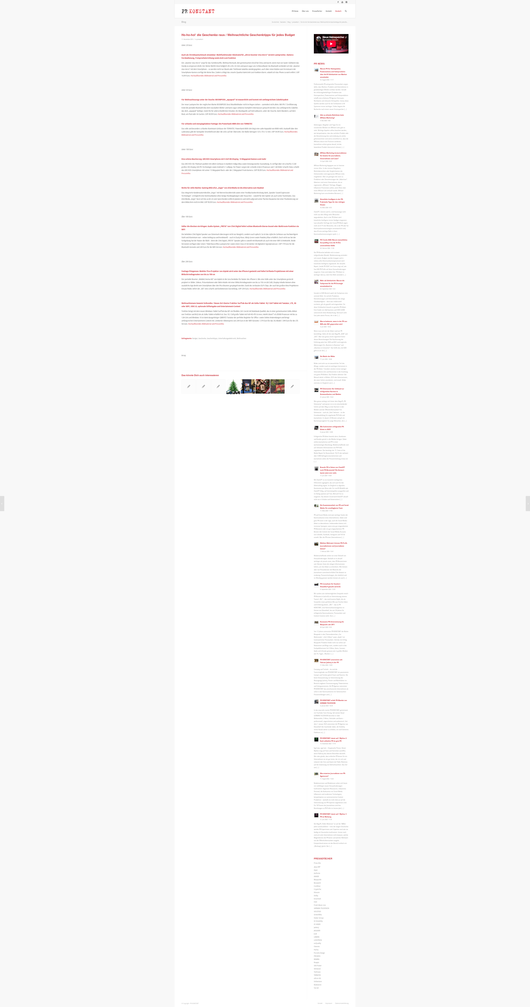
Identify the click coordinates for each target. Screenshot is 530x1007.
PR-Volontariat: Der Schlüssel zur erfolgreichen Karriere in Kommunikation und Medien (332, 391)
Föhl (315, 902)
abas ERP (317, 867)
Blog (183, 21)
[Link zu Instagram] (346, 2)
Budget (195, 338)
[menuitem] (295, 11)
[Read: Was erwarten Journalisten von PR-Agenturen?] (316, 774)
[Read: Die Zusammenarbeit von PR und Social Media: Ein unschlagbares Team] (316, 506)
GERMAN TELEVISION (321, 908)
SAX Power (318, 965)
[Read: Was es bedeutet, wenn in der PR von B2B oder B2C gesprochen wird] (316, 322)
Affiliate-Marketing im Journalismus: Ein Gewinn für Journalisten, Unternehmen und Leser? (333, 155)
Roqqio (316, 962)
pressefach (200, 39)
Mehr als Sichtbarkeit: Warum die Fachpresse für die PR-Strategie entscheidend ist (332, 283)
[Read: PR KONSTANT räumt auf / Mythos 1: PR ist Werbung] (316, 815)
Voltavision (318, 981)
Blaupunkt (317, 879)
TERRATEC (317, 975)
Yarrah (316, 988)
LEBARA (316, 937)
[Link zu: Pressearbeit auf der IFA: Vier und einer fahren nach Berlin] (248, 386)
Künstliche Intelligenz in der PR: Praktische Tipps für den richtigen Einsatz (332, 202)
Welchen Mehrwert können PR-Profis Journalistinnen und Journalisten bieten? (333, 546)
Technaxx (317, 972)
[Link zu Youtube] (342, 2)
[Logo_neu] (198, 11)
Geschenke (202, 338)
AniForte (317, 873)
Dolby (316, 895)
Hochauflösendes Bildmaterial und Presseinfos (208, 75)
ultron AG (317, 978)
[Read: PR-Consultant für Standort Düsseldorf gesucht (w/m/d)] (316, 585)
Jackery (316, 927)
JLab (315, 933)
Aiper (316, 870)
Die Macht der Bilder (327, 356)
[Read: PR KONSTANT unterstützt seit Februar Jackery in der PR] (316, 660)
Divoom (317, 892)
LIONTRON (318, 940)
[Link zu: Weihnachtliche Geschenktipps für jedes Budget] (277, 386)
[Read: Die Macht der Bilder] (316, 357)
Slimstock (317, 968)
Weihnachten (241, 338)
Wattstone (317, 984)
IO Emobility (318, 921)
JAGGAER (317, 930)
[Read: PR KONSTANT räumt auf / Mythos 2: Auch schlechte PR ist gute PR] (316, 739)
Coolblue (317, 886)
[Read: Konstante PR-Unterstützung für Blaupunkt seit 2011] (316, 623)
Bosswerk (317, 883)
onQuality (317, 943)
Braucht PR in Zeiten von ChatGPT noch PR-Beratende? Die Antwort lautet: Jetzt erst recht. (332, 470)
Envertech (317, 898)
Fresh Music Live (320, 905)
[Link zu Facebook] (338, 2)
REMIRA (316, 959)
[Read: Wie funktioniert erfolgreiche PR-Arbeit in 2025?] (316, 427)
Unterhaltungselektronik (227, 338)
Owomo (317, 946)
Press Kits (317, 863)
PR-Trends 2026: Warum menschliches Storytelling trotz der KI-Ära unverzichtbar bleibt (333, 242)
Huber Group (319, 918)
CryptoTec (317, 889)
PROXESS (317, 956)
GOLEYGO (317, 911)
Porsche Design (319, 953)
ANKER (316, 876)
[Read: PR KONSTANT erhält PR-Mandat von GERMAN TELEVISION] (316, 701)
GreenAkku (318, 914)
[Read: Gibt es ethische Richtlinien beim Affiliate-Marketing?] (316, 116)
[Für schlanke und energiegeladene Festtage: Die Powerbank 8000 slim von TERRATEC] (2, 503)
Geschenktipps (212, 338)
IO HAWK (317, 924)
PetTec (316, 949)
